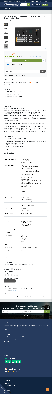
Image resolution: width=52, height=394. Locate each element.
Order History (39, 1)
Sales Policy (8, 378)
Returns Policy (8, 382)
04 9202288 (7, 337)
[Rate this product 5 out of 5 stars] (17, 275)
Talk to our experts (21, 75)
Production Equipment (15, 12)
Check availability (16, 84)
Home (5, 12)
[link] (25, 315)
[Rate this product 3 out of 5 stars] (11, 275)
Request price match (10, 75)
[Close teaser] (10, 392)
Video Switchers (37, 12)
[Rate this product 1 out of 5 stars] (5, 275)
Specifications (15, 102)
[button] (5, 389)
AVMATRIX (19, 20)
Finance (7, 383)
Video (9, 12)
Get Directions (6, 341)
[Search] (28, 4)
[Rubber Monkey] (11, 5)
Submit (42, 71)
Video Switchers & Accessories (27, 12)
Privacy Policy (8, 380)
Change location (36, 82)
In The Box (23, 102)
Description (7, 102)
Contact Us (45, 1)
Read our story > (7, 329)
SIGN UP (47, 311)
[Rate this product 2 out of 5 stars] (8, 275)
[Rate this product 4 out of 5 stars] (14, 275)
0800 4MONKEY (31, 1)
